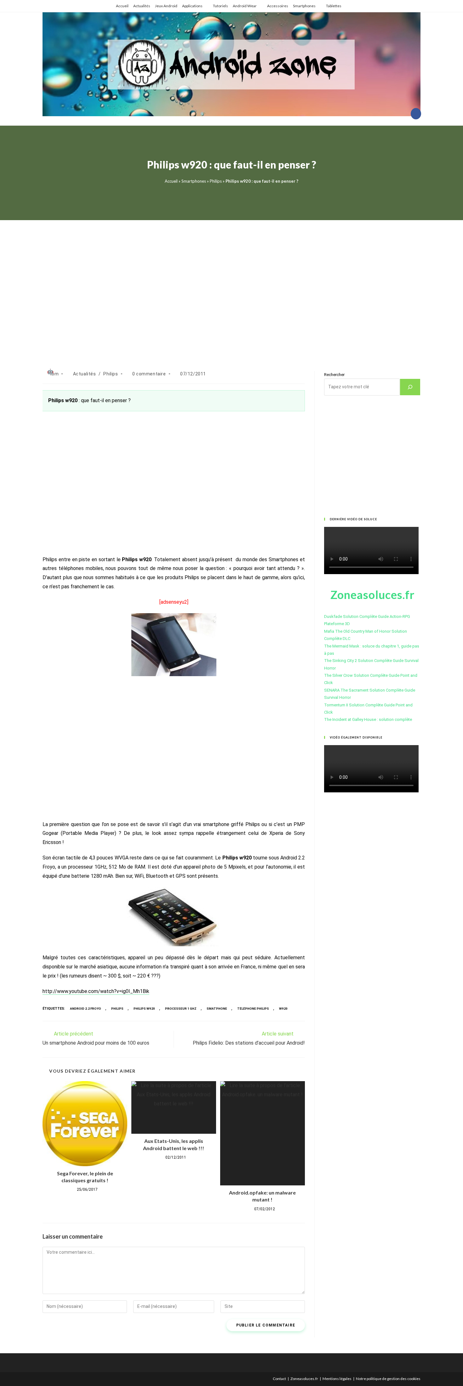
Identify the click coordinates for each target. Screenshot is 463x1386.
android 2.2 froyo (85, 1008)
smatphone (217, 1008)
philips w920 (144, 1008)
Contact (279, 1378)
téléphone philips (253, 1008)
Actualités (141, 5)
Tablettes (333, 5)
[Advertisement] (231, 287)
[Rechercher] (410, 387)
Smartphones (304, 5)
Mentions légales (337, 1378)
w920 (283, 1008)
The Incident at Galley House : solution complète (368, 719)
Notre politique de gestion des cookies (388, 1378)
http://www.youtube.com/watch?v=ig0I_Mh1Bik (96, 991)
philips (117, 1008)
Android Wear (245, 5)
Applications (192, 5)
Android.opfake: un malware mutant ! (262, 1195)
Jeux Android (166, 5)
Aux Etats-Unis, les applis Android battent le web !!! (173, 1144)
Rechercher (334, 374)
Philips (216, 181)
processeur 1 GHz (181, 1008)
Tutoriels (220, 5)
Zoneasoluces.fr (304, 1378)
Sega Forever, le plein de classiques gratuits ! (85, 1176)
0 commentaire (149, 373)
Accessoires (277, 5)
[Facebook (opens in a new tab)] (416, 113)
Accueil (122, 5)
